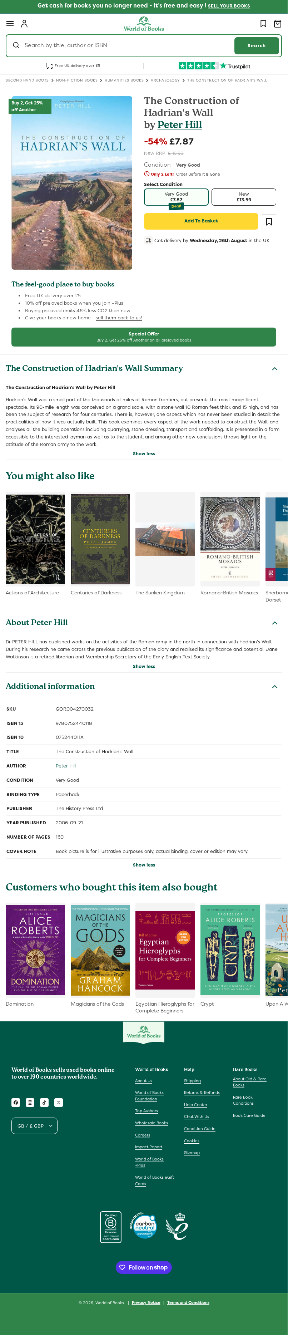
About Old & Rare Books (250, 1082)
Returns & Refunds (202, 1092)
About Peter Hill (37, 624)
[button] (10, 23)
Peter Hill (180, 126)
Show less (144, 453)
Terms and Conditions (188, 1302)
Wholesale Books (151, 1123)
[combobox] (144, 45)
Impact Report (148, 1147)
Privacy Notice (146, 1302)
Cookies (191, 1141)
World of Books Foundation (149, 1095)
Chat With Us (196, 1116)
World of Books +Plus (149, 1162)
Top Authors (146, 1111)
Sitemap (192, 1152)
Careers (142, 1135)
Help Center (195, 1105)
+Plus (117, 303)
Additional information (50, 687)
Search (257, 45)
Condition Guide (199, 1129)
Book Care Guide (249, 1115)
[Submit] (17, 46)
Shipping (192, 1081)
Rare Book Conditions (243, 1100)
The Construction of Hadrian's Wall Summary (94, 369)
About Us (143, 1081)
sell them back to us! (119, 317)
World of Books (110, 1303)
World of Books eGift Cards (154, 1180)
